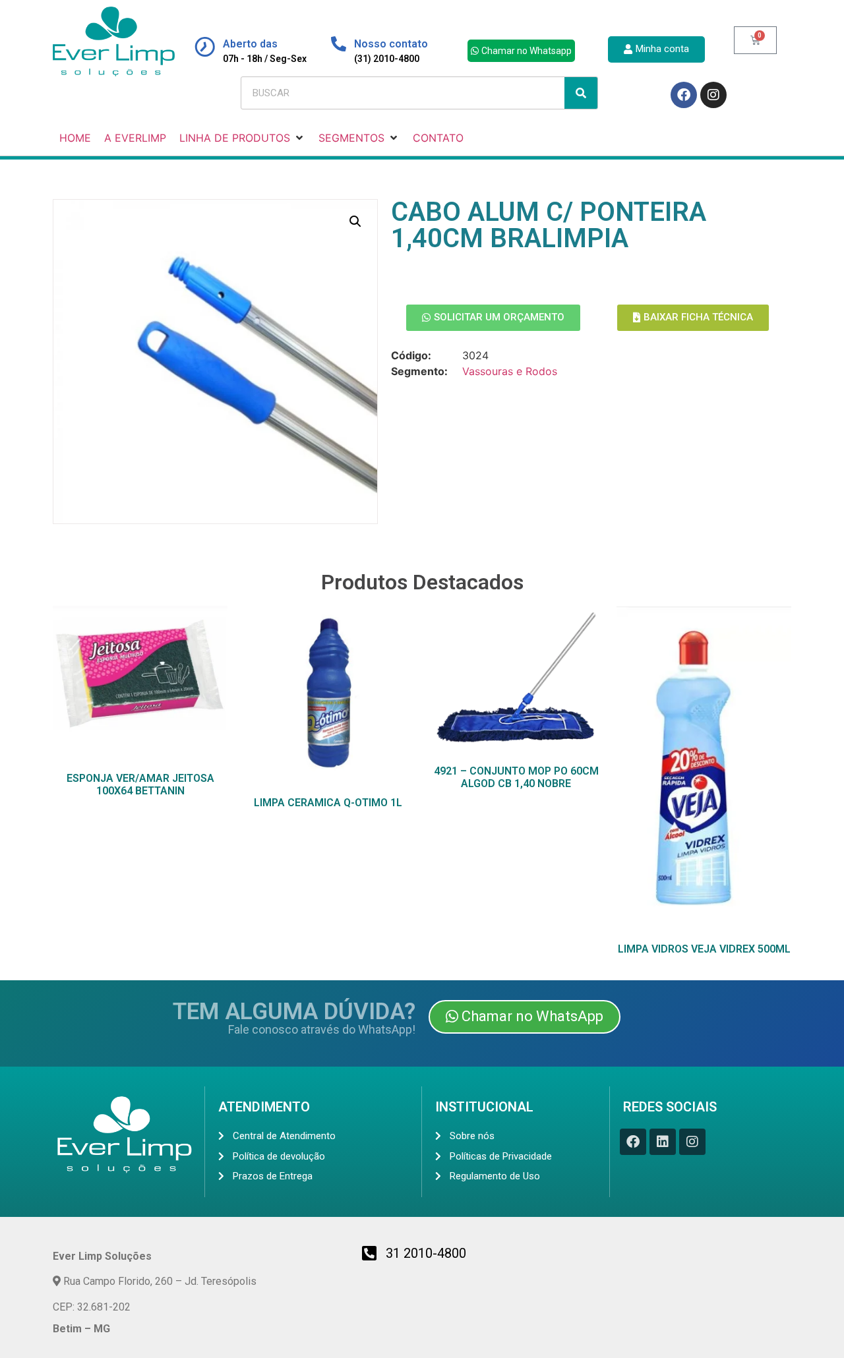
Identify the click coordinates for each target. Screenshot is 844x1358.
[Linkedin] (662, 1142)
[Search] (580, 93)
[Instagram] (713, 95)
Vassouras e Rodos (509, 371)
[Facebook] (684, 95)
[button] (355, 221)
